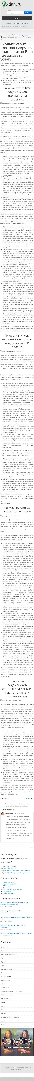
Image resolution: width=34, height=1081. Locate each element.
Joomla (3, 1024)
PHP (2, 951)
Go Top (17, 1079)
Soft (2, 958)
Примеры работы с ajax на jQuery (11, 911)
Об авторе (19, 1070)
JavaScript (4, 947)
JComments (31, 847)
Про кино (3, 1013)
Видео (3, 1021)
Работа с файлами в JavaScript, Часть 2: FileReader (13, 926)
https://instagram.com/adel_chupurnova (19, 873)
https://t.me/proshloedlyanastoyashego (18, 870)
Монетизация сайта (7, 995)
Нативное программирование (10, 1017)
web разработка (5, 999)
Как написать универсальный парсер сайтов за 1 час (16, 918)
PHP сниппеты (7, 886)
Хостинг (3, 1006)
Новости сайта (5, 980)
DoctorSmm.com (8, 177)
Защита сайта (5, 987)
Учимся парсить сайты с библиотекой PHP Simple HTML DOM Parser (14, 903)
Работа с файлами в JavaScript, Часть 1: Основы (16, 933)
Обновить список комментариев (14, 845)
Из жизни (3, 973)
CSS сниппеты (7, 891)
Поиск (9, 10)
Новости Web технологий (8, 954)
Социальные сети (25, 35)
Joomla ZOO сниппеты (10, 884)
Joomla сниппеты (8, 882)
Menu (17, 18)
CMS (2, 965)
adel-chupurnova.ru (10, 868)
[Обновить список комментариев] (13, 810)
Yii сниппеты (7, 888)
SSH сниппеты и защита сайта (12, 890)
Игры (2, 1010)
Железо (3, 1002)
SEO (2, 984)
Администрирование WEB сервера (11, 991)
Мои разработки (6, 976)
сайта (28, 408)
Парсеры (3, 962)
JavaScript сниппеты (9, 893)
